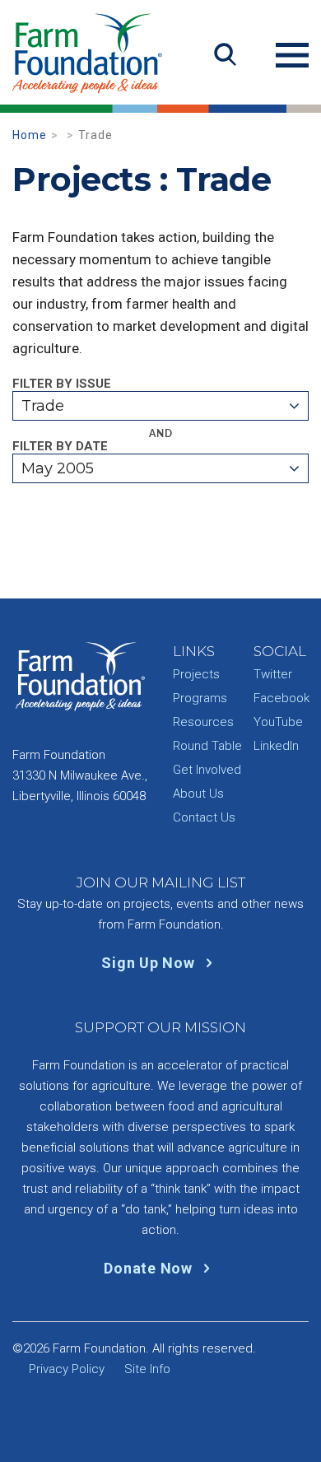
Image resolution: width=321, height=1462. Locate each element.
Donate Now (150, 1268)
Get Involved (207, 769)
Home (29, 135)
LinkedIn (276, 745)
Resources (203, 722)
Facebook (281, 698)
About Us (198, 793)
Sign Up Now (149, 962)
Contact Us (204, 817)
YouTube (278, 722)
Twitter (273, 674)
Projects (196, 674)
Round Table (207, 745)
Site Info (147, 1369)
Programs (200, 698)
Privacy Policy (67, 1369)
